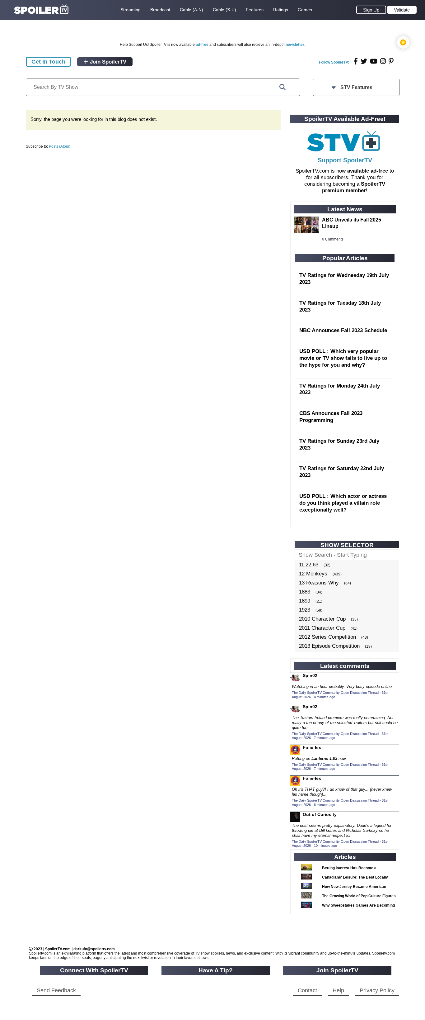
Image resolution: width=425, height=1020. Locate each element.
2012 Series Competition (327, 637)
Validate (402, 9)
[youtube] (373, 61)
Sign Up (371, 9)
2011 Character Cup (322, 628)
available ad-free (367, 171)
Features (255, 9)
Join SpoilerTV (107, 62)
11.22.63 (308, 565)
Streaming (130, 9)
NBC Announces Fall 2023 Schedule (343, 330)
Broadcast (160, 9)
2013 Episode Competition (329, 646)
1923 (304, 610)
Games (305, 9)
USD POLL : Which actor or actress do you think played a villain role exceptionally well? (343, 503)
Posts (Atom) (59, 146)
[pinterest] (391, 61)
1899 (304, 601)
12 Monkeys (313, 574)
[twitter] (364, 61)
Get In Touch (48, 62)
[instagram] (383, 61)
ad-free (202, 44)
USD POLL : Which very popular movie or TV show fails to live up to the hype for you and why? (343, 358)
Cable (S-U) (224, 9)
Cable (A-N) (191, 9)
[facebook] (356, 61)
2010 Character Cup (322, 619)
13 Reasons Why (319, 583)
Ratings (280, 9)
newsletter (295, 44)
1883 (304, 592)
